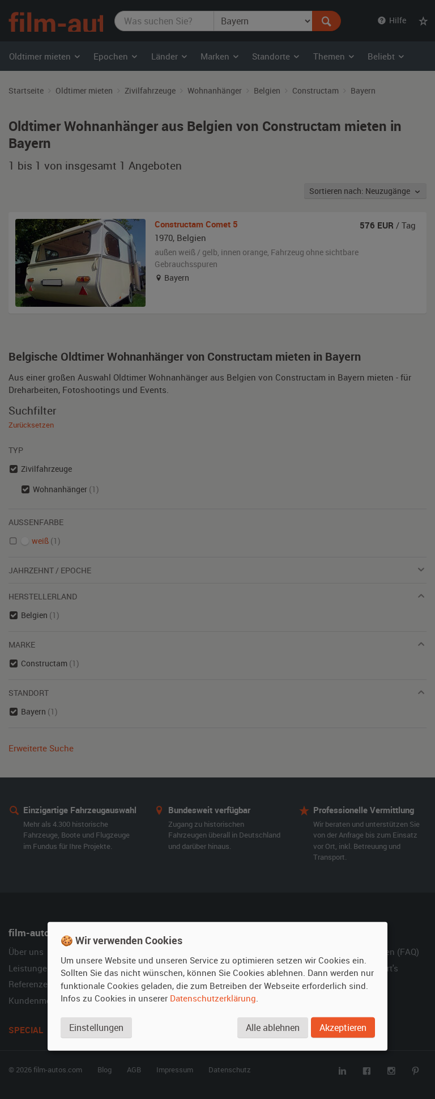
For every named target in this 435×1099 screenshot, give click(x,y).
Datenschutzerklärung (213, 998)
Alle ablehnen (273, 1027)
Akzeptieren (342, 1027)
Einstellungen (96, 1027)
